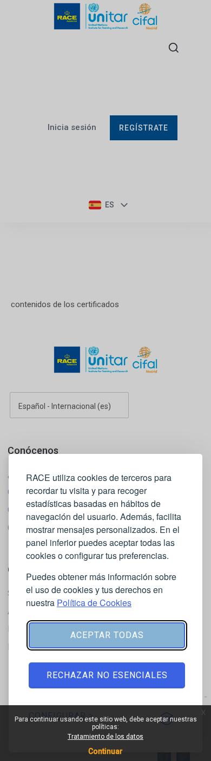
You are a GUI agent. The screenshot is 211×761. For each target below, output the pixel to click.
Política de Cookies (94, 602)
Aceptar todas (107, 635)
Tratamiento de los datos (105, 736)
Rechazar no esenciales (107, 675)
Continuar (105, 751)
